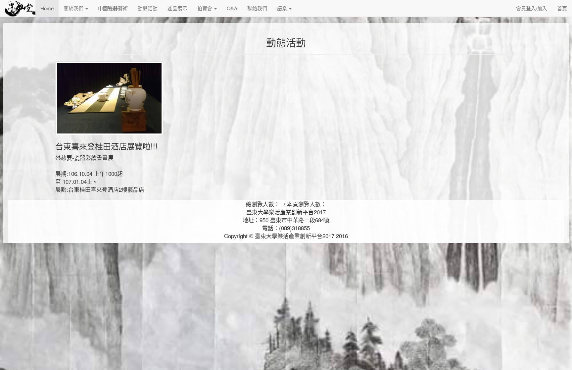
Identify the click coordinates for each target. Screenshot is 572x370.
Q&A (232, 8)
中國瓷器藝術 (113, 8)
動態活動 (148, 8)
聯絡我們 (257, 8)
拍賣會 (205, 8)
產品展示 (177, 8)
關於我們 (74, 8)
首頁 (562, 8)
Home (47, 8)
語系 (282, 8)
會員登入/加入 (531, 8)
